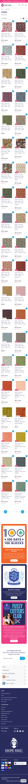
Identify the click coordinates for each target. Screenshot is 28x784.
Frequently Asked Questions (6, 711)
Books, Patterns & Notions (6, 699)
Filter (5, 18)
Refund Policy (4, 715)
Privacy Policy (4, 719)
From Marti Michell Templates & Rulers (9, 697)
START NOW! (14, 560)
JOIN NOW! (14, 597)
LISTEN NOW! (14, 641)
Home (2, 9)
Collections (7, 9)
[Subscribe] (22, 658)
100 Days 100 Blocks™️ (6, 693)
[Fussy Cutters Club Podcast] (14, 614)
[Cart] (22, 5)
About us (3, 709)
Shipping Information (5, 713)
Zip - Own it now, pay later (6, 721)
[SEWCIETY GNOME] (14, 577)
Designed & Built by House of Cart (13, 781)
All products (3, 701)
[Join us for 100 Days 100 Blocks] (14, 537)
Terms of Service (4, 717)
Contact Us (3, 707)
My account (3, 723)
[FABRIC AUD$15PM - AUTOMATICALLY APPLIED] (13, 1)
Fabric (2, 695)
